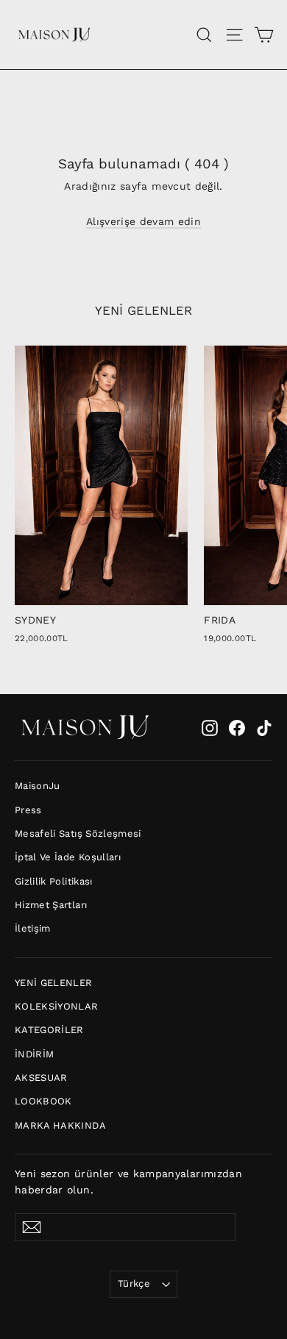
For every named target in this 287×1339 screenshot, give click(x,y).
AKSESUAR (41, 1077)
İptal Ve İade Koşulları (68, 857)
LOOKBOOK (43, 1101)
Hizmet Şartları (51, 904)
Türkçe (134, 1283)
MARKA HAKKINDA (60, 1125)
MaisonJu (37, 785)
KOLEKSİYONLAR (57, 1006)
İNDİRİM (34, 1054)
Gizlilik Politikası (54, 881)
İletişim (33, 928)
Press (28, 809)
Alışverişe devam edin (143, 221)
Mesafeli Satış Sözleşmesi (78, 833)
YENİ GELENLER (54, 982)
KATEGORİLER (49, 1029)
